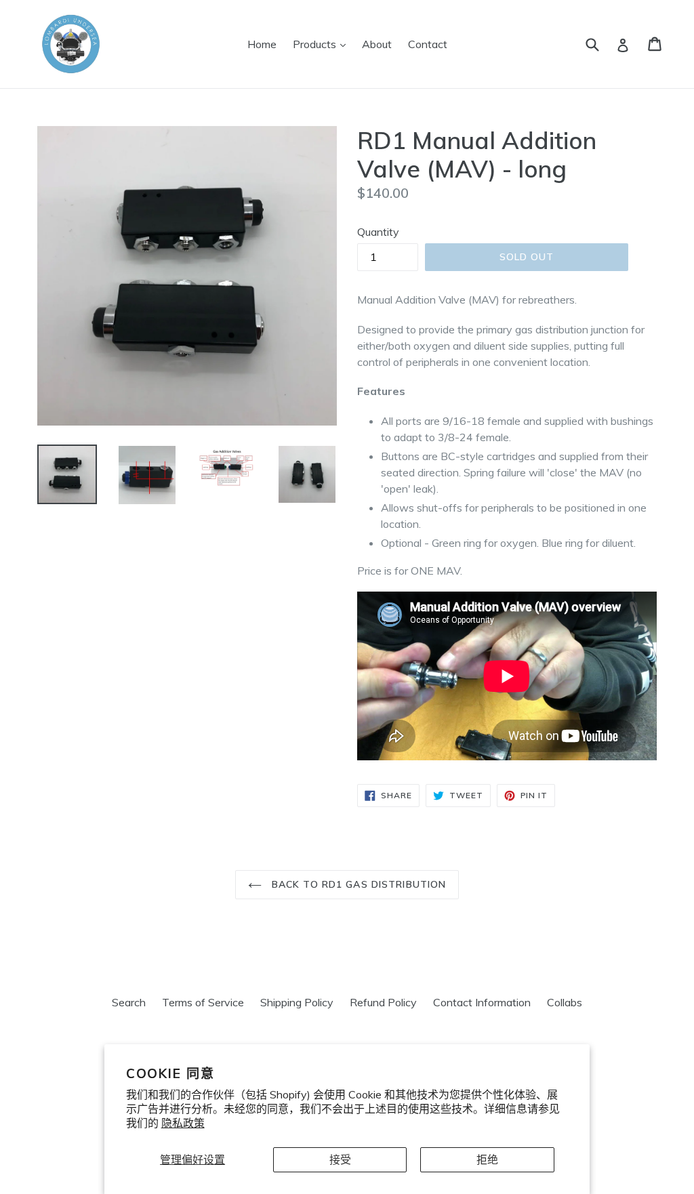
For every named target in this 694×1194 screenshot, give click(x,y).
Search (129, 1002)
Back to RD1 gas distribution (357, 884)
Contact (427, 44)
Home (262, 44)
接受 (340, 1159)
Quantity (378, 232)
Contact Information (482, 1002)
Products (322, 44)
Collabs (564, 1002)
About (377, 44)
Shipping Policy (296, 1002)
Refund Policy (383, 1002)
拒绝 (487, 1159)
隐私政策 (183, 1123)
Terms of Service (203, 1002)
